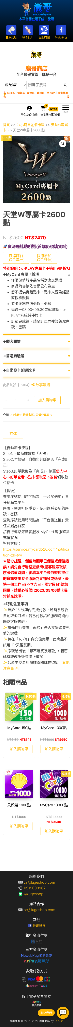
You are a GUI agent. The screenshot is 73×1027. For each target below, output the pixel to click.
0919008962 (39, 888)
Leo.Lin (59, 1021)
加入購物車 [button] (19, 749)
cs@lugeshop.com (39, 882)
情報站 (21, 92)
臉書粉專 (38, 926)
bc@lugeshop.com (39, 910)
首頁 (6, 125)
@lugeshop (39, 894)
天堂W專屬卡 (43, 414)
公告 (36, 96)
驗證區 (41, 92)
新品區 (31, 92)
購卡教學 (63, 92)
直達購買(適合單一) (16, 258)
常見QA (51, 92)
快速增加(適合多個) (44, 258)
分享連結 (42, 385)
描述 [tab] (13, 433)
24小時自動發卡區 (30, 125)
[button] (62, 143)
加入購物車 (47, 400)
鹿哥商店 (36, 68)
